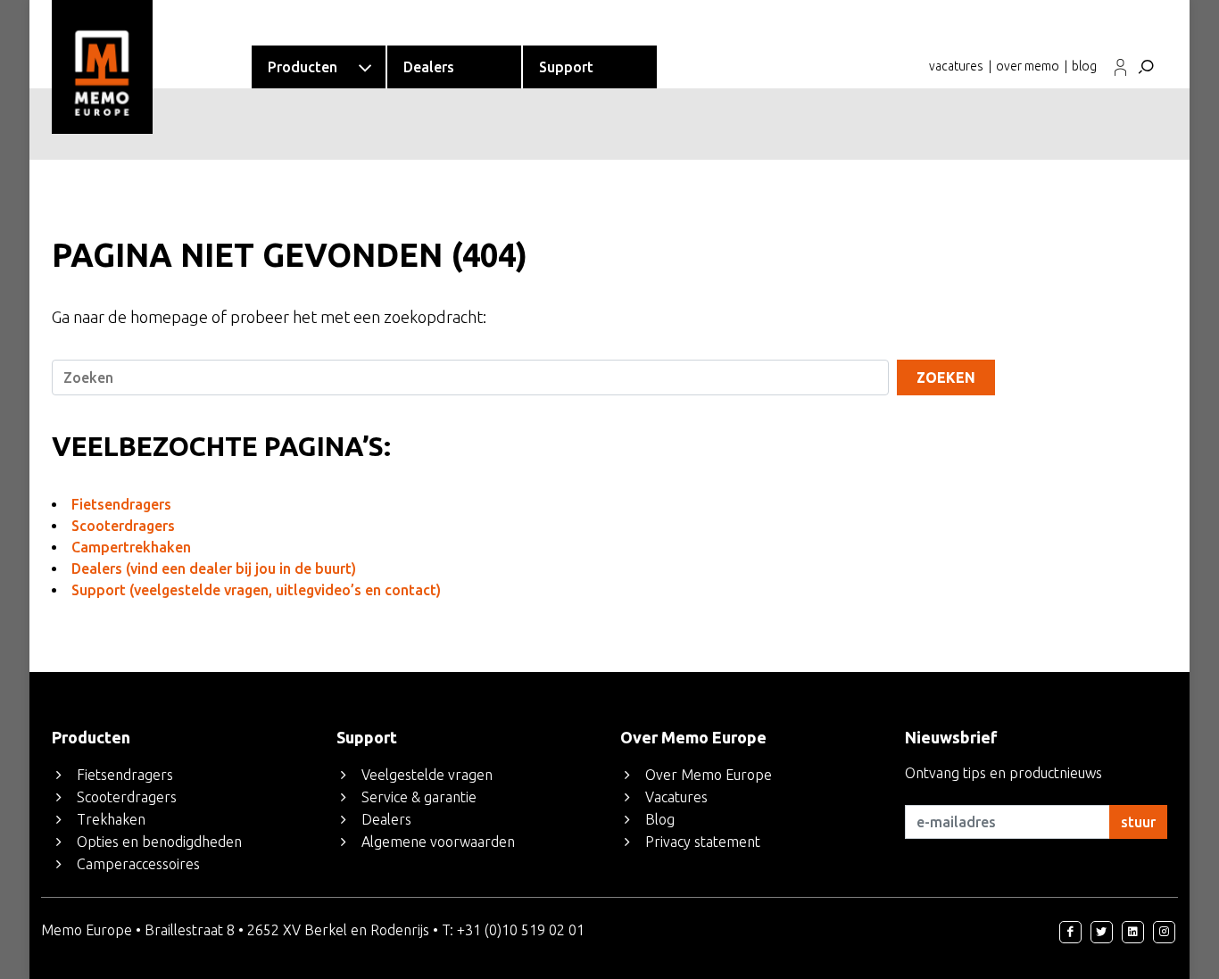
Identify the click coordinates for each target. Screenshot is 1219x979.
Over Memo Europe (708, 775)
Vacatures (676, 797)
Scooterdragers (123, 526)
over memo (1027, 66)
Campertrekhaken (131, 547)
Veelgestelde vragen (427, 775)
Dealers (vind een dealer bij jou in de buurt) (213, 568)
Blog (660, 819)
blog (1084, 66)
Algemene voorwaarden (438, 842)
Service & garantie (419, 797)
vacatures (956, 66)
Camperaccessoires (138, 864)
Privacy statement (702, 842)
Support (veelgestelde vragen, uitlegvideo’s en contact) (256, 590)
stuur (1138, 822)
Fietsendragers (121, 504)
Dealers (386, 819)
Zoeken (945, 377)
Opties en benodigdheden (159, 842)
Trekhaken (111, 819)
